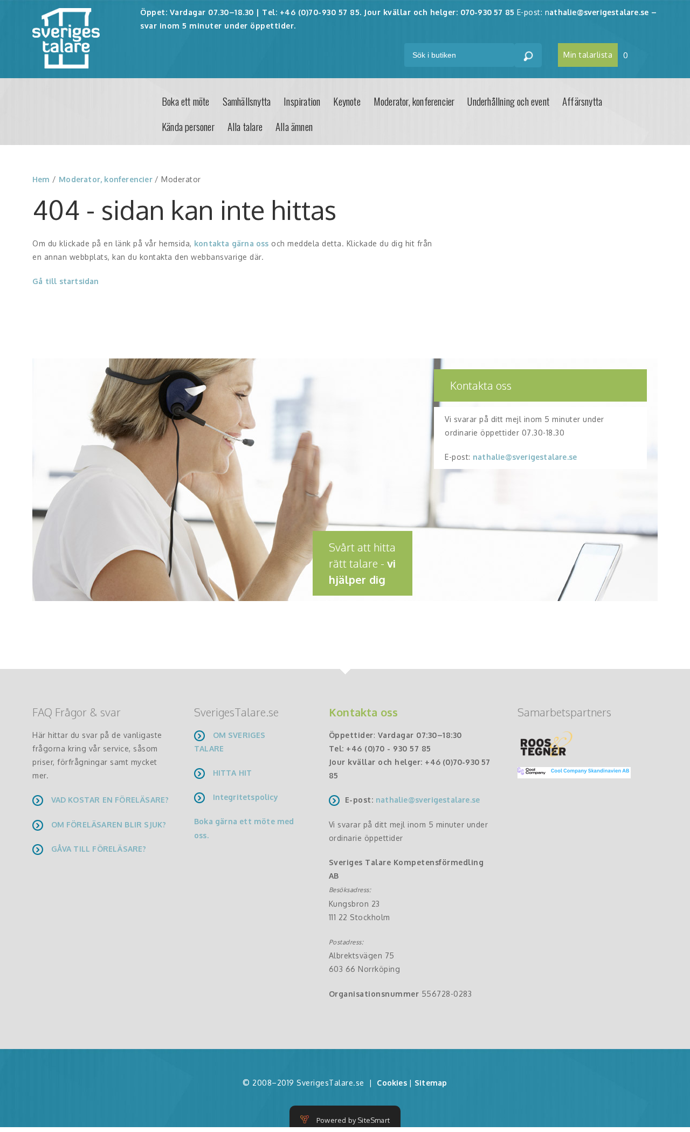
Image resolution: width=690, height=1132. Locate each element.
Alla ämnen (294, 126)
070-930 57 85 (487, 12)
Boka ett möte (186, 100)
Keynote (346, 100)
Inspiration (302, 100)
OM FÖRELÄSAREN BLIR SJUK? (109, 824)
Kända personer (188, 126)
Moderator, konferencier (414, 100)
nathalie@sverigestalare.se (525, 456)
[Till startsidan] (66, 37)
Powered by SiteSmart (353, 1120)
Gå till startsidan (65, 281)
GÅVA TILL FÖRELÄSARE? (99, 848)
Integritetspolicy (245, 797)
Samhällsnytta (247, 100)
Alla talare (245, 126)
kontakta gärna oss (231, 243)
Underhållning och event (508, 100)
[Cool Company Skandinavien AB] (570, 772)
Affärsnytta (582, 100)
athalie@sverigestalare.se (598, 12)
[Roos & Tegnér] (547, 743)
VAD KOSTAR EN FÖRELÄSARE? (110, 799)
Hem (41, 179)
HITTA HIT (232, 772)
